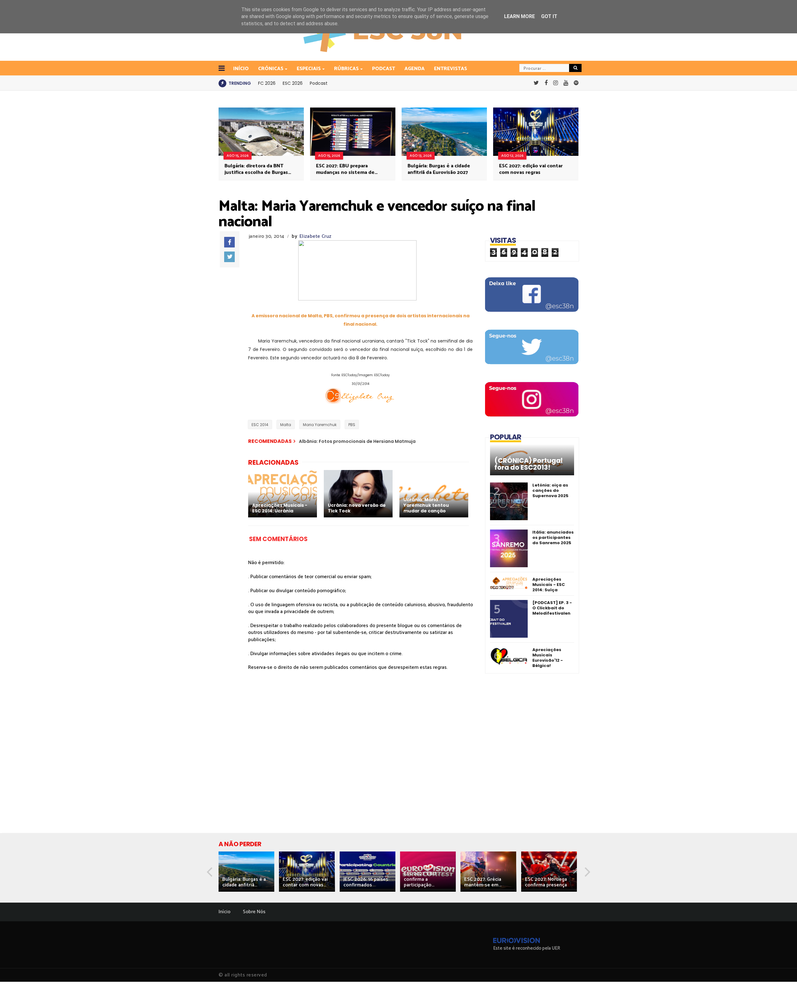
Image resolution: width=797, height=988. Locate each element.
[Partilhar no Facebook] (229, 242)
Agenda (414, 69)
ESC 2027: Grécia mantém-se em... (482, 882)
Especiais (309, 69)
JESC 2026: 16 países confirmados (365, 882)
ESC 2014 (260, 424)
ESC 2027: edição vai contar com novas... (305, 882)
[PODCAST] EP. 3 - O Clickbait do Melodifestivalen (552, 608)
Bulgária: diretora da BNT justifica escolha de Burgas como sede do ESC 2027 (256, 169)
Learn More (519, 16)
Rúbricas (346, 69)
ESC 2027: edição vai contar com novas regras (531, 169)
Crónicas (270, 69)
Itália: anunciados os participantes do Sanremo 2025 (553, 537)
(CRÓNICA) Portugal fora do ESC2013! (528, 464)
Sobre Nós (254, 912)
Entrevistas (450, 69)
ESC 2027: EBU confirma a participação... (420, 879)
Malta (285, 424)
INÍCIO (241, 69)
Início (224, 912)
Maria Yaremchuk (320, 424)
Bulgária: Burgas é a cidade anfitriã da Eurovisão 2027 (439, 169)
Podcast (383, 69)
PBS (351, 424)
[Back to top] (782, 973)
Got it (549, 16)
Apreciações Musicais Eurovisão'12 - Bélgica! (547, 657)
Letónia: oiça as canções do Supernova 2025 (550, 490)
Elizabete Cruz (315, 236)
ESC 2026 (293, 83)
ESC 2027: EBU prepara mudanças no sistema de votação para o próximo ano (348, 169)
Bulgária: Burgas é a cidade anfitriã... (244, 882)
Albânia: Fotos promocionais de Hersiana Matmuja (357, 441)
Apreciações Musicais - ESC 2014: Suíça (548, 584)
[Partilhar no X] (229, 257)
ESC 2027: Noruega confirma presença (546, 882)
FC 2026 (267, 83)
